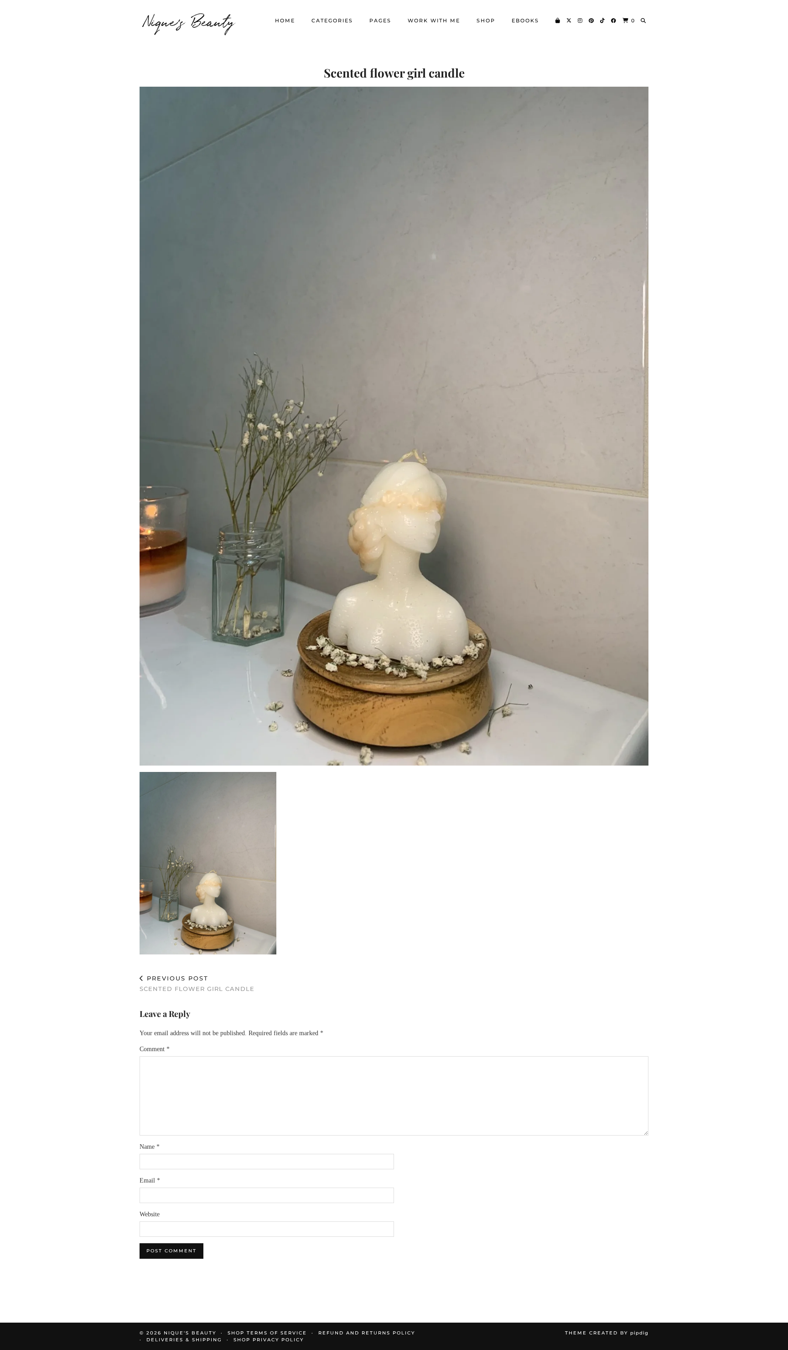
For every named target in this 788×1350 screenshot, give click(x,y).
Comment (155, 1049)
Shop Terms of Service (267, 1333)
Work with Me (434, 20)
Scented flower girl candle (197, 983)
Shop (486, 20)
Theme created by (606, 1333)
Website (150, 1214)
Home (285, 20)
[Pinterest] (592, 20)
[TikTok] (603, 20)
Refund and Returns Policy (366, 1333)
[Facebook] (614, 20)
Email (150, 1180)
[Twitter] (569, 20)
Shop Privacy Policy (268, 1340)
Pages (380, 20)
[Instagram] (580, 20)
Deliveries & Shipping (184, 1340)
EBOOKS (525, 20)
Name (150, 1146)
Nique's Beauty (189, 20)
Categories (332, 20)
